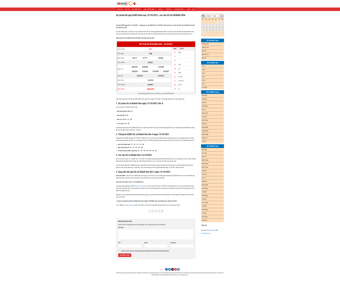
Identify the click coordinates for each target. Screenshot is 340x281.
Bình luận (121, 227)
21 (216, 29)
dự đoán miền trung (129, 205)
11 (206, 27)
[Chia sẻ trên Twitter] (152, 211)
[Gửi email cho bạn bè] (155, 211)
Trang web (173, 242)
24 (203, 32)
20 (213, 29)
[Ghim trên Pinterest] (159, 211)
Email (146, 242)
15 (219, 27)
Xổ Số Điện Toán (136, 9)
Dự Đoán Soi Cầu (178, 9)
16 (222, 27)
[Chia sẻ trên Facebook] (149, 211)
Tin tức (194, 9)
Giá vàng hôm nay (206, 233)
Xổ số (130, 159)
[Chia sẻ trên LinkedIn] (162, 211)
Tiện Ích (160, 9)
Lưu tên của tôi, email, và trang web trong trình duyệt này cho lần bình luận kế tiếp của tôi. (145, 251)
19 (209, 29)
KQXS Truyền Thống (149, 9)
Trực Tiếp (127, 9)
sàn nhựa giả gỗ (210, 230)
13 (213, 27)
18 (206, 29)
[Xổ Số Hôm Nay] (147, 4)
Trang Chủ (120, 9)
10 (203, 27)
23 (222, 29)
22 (219, 29)
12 (209, 27)
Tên (119, 242)
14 (216, 27)
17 (203, 29)
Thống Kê (168, 9)
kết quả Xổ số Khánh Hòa (142, 186)
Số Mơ (188, 9)
